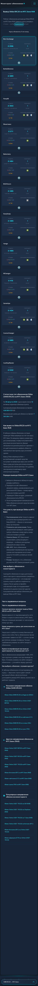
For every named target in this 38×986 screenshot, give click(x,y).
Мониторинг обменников (12, 3)
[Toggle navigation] (34, 3)
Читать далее (19, 24)
